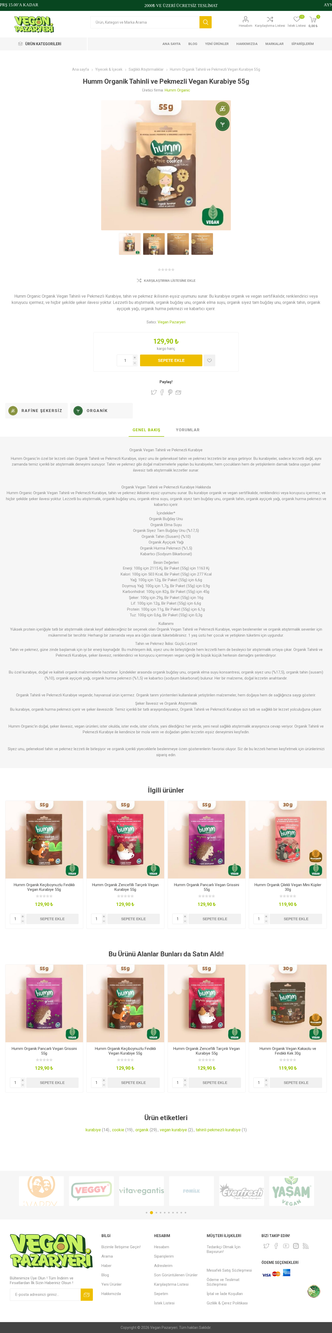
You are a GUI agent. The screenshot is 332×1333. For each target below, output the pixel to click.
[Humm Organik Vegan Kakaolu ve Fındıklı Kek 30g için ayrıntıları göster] (288, 1003)
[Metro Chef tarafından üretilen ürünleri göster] (291, 1191)
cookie (118, 1129)
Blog (105, 1275)
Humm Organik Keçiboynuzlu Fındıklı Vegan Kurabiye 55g (44, 887)
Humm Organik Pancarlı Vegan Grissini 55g (206, 887)
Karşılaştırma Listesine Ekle (170, 281)
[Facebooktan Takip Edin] (276, 1246)
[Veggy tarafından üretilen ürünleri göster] (41, 1191)
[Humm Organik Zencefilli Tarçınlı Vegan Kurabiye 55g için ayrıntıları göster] (125, 840)
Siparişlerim (164, 1256)
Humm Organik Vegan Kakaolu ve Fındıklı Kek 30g (288, 1051)
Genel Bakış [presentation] (146, 430)
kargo (162, 349)
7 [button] (173, 1212)
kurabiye (93, 1129)
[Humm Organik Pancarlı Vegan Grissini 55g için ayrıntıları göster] (206, 840)
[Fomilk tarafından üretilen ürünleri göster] (141, 1191)
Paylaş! (166, 382)
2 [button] (150, 1212)
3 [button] (155, 1212)
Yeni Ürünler (111, 1284)
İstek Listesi (164, 1303)
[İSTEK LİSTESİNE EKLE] (209, 360)
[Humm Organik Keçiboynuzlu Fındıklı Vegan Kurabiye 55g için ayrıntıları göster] (44, 840)
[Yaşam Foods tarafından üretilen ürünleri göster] (241, 1191)
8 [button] (177, 1212)
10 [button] (185, 1212)
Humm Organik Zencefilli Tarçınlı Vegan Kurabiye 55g (125, 887)
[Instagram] (296, 1246)
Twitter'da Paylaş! (154, 392)
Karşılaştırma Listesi (270, 26)
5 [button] (164, 1212)
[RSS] (306, 1246)
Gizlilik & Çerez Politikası (227, 1303)
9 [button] (181, 1212)
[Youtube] (286, 1246)
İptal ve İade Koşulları (225, 1293)
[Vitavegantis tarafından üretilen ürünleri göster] (91, 1191)
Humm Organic (177, 90)
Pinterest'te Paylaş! (170, 392)
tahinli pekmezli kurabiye (218, 1129)
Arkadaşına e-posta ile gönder (178, 392)
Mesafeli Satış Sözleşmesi (229, 1270)
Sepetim (161, 1293)
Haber (106, 1265)
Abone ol (87, 1295)
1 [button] (146, 1212)
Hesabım (245, 26)
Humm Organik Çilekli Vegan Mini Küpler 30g (287, 887)
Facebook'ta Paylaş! (162, 392)
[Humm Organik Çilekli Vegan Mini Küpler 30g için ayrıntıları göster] (288, 840)
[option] (41, 1191)
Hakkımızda (111, 1293)
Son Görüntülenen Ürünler (176, 1275)
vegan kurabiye (173, 1129)
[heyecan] (266, 1246)
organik (142, 1129)
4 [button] (160, 1212)
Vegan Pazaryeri (171, 322)
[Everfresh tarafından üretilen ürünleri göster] (191, 1191)
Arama (205, 22)
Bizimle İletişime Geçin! (121, 1247)
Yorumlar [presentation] (188, 430)
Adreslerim (163, 1265)
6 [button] (169, 1212)
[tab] (146, 430)
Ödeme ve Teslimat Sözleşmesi (223, 1282)
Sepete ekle (171, 360)
